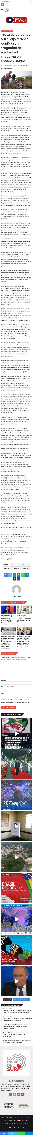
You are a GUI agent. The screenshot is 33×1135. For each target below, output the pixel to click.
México (7, 569)
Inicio (4, 27)
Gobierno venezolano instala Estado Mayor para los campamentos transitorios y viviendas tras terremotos (8, 641)
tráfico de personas (21, 569)
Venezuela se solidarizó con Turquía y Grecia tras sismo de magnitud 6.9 (24, 618)
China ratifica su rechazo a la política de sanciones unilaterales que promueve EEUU (8, 618)
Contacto (7, 1123)
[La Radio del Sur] (7, 10)
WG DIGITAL (25, 1120)
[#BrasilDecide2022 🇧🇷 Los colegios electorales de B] (16, 826)
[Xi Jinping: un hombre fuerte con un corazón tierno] (16, 764)
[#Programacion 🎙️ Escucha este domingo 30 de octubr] (16, 888)
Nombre (4, 680)
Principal (10, 30)
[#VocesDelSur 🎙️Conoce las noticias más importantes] (16, 733)
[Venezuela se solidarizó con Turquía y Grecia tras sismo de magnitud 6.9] (24, 610)
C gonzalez (6, 65)
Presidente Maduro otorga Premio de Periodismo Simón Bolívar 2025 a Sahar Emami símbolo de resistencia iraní (24, 641)
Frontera (27, 565)
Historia (13, 1123)
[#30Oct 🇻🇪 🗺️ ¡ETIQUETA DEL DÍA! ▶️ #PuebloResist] (16, 857)
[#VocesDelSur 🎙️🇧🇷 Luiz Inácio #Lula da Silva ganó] (16, 795)
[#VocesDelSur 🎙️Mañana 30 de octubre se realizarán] (16, 950)
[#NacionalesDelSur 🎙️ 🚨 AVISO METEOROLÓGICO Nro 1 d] (16, 919)
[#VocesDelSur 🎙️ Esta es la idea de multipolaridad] (16, 981)
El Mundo (9, 27)
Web (2, 693)
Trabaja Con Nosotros (22, 1123)
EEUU (6, 565)
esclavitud (15, 565)
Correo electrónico (7, 686)
